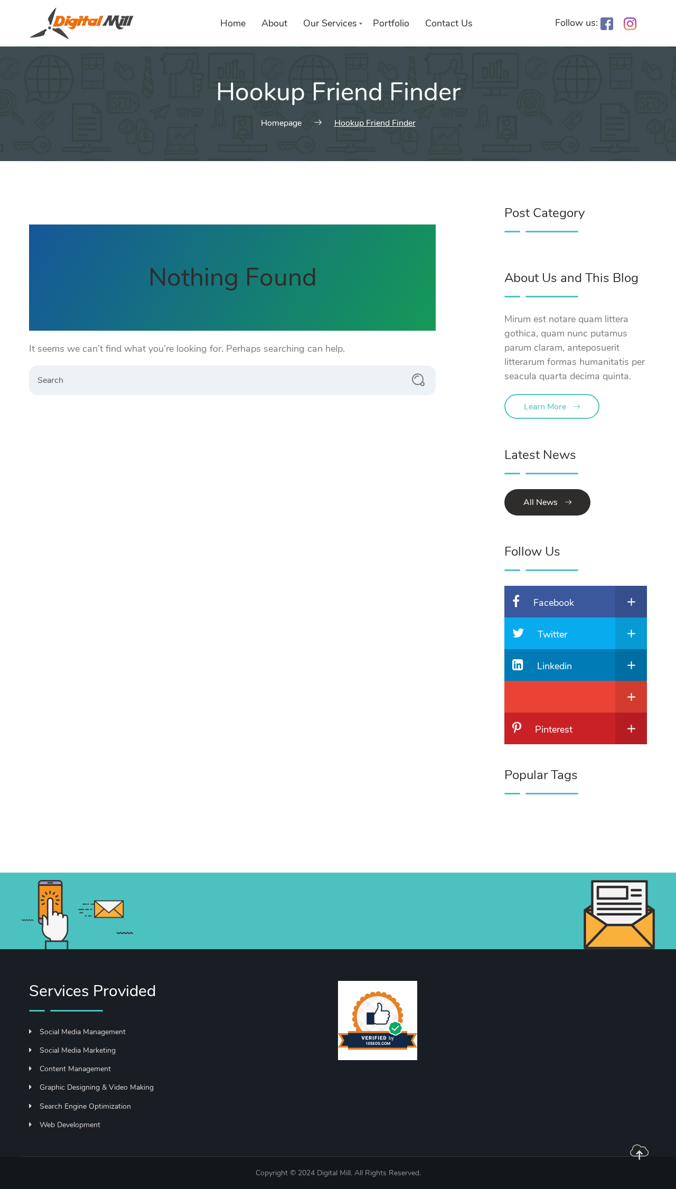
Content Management (75, 1069)
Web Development (70, 1125)
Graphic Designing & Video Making (97, 1087)
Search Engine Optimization (85, 1106)
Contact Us (449, 23)
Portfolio (391, 23)
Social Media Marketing (78, 1050)
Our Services (330, 23)
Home (233, 23)
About (274, 23)
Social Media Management (83, 1032)
